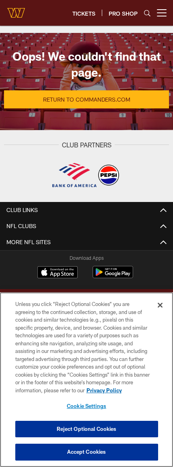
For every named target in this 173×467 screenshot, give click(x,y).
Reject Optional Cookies (87, 429)
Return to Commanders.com (86, 99)
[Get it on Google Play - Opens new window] (113, 276)
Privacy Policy (104, 390)
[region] (86, 379)
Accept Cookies (86, 452)
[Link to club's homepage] (16, 9)
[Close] (160, 305)
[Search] (147, 13)
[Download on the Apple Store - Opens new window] (57, 273)
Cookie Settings (86, 406)
